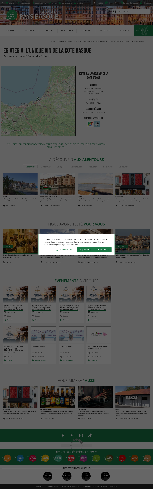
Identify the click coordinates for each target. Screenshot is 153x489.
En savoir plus (66, 249)
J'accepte (104, 249)
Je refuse (86, 249)
